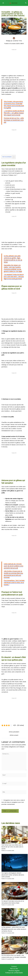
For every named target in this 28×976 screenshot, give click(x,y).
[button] (26, 3)
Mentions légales (14, 971)
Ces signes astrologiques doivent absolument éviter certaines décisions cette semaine (12, 875)
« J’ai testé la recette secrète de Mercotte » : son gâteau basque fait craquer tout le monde (14, 113)
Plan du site (14, 968)
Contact (14, 966)
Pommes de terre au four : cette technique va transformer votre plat (14, 120)
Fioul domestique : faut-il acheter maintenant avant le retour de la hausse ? (14, 582)
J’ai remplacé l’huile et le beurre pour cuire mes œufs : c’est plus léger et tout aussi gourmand (14, 276)
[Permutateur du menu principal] (3, 3)
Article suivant (14, 735)
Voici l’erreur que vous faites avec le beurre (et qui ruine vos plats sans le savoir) (12, 847)
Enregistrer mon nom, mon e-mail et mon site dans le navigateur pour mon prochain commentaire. (13, 802)
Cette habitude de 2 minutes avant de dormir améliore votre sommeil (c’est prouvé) (13, 566)
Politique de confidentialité (14, 973)
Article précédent (14, 731)
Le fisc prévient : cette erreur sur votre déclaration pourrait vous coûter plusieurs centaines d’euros (13, 929)
